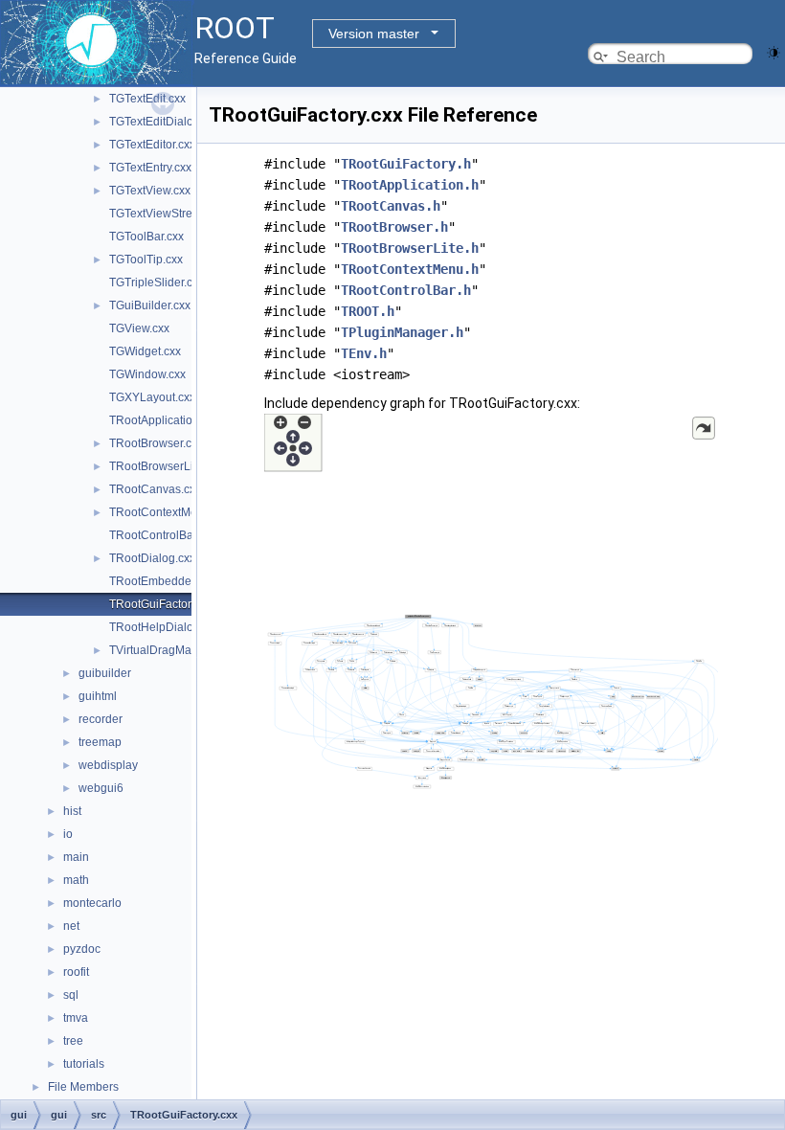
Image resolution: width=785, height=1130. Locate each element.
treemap (100, 742)
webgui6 (100, 788)
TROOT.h (367, 311)
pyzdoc (82, 949)
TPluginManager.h (402, 332)
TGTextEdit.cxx (147, 98)
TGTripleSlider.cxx (156, 282)
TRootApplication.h (410, 184)
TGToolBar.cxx (146, 236)
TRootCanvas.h (390, 206)
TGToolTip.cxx (146, 259)
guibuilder (104, 673)
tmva (75, 1018)
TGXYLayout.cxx (152, 397)
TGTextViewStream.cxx (169, 213)
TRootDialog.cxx (152, 558)
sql (70, 995)
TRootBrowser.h (394, 227)
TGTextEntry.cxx (150, 167)
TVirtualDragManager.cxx (175, 650)
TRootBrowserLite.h (410, 248)
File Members (83, 1087)
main (76, 857)
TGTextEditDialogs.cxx (167, 121)
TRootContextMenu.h (410, 269)
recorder (100, 719)
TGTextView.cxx (150, 190)
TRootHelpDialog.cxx (164, 627)
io (68, 834)
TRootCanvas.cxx (155, 489)
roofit (76, 972)
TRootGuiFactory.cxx (162, 604)
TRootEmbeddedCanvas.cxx (183, 581)
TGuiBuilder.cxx (150, 305)
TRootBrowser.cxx (156, 443)
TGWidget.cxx (145, 351)
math (76, 880)
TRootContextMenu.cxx (170, 512)
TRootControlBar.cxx (162, 535)
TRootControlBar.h (406, 290)
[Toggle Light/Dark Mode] (773, 51)
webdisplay (108, 765)
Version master (373, 33)
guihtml (97, 696)
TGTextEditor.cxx (152, 144)
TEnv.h (364, 353)
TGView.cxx (139, 328)
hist (72, 811)
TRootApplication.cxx (164, 420)
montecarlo (92, 903)
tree (73, 1041)
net (71, 926)
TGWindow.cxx (147, 374)
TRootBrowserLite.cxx (166, 466)
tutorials (83, 1064)
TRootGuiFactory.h (406, 163)
